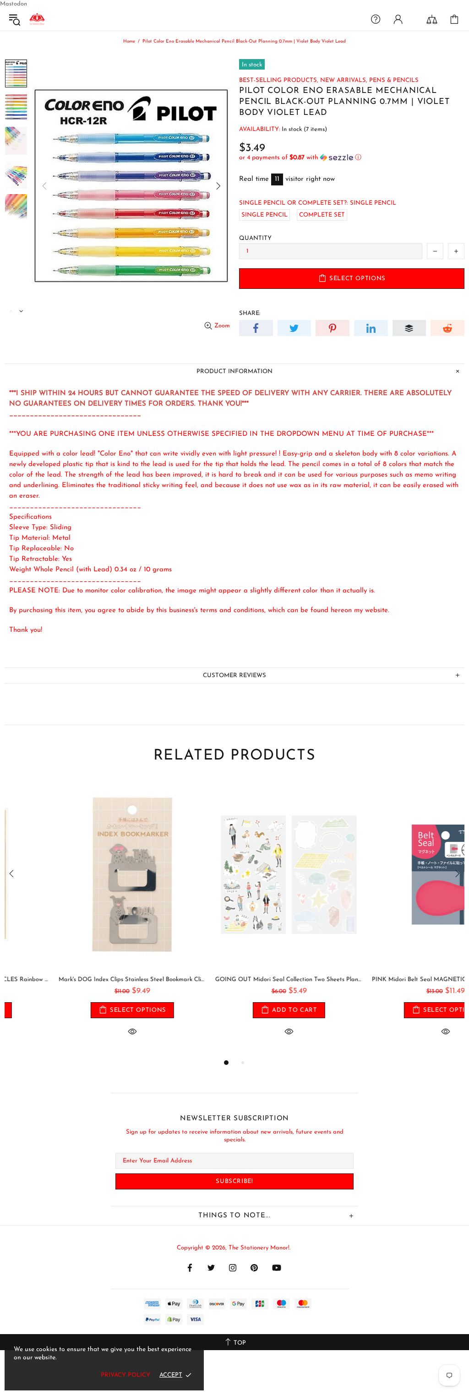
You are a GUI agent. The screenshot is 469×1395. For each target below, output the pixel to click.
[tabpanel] (78, 918)
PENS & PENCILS (394, 80)
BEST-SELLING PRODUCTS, (278, 80)
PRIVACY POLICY (125, 1375)
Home (129, 41)
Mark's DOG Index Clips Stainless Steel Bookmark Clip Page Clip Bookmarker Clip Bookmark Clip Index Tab (78, 979)
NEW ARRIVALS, (343, 80)
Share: (249, 313)
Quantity (255, 238)
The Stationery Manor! (37, 19)
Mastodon (13, 4)
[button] (351, 157)
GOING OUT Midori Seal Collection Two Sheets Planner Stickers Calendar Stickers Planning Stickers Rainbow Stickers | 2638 (235, 979)
